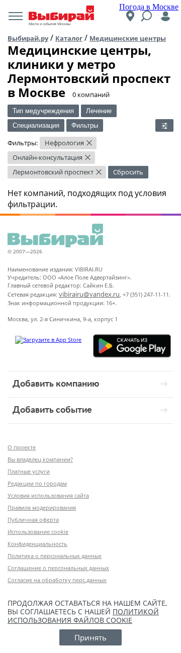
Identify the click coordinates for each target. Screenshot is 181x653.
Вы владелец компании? (40, 459)
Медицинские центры (127, 38)
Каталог (68, 38)
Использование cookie (38, 531)
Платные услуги (29, 471)
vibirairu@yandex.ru (89, 294)
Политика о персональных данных (55, 555)
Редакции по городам (37, 483)
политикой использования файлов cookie (83, 616)
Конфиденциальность (37, 543)
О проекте (22, 447)
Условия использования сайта (48, 495)
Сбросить (128, 171)
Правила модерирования (42, 507)
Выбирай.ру (28, 38)
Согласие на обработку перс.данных (57, 580)
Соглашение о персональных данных (58, 568)
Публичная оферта (33, 519)
